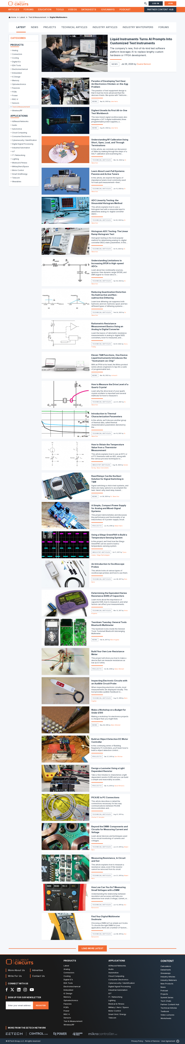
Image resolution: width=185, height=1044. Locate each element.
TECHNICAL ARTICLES (74, 27)
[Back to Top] (177, 1041)
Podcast (125, 9)
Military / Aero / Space (118, 1007)
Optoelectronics (71, 1000)
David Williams (119, 786)
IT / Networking (115, 997)
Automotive (113, 972)
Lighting (111, 1000)
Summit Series (167, 997)
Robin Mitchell (119, 669)
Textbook (165, 1011)
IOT (110, 993)
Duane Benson (144, 64)
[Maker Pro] (77, 1033)
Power (66, 1011)
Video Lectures (167, 1015)
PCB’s (66, 1007)
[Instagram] (25, 989)
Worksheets (166, 1018)
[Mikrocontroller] (102, 1033)
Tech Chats (166, 1001)
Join (170, 3)
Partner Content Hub (160, 9)
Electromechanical (72, 986)
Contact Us (38, 976)
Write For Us (15, 976)
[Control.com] (38, 1033)
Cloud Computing (116, 976)
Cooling (67, 976)
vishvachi (114, 375)
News (115, 64)
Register (41, 1005)
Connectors (69, 972)
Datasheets (88, 9)
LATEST (21, 27)
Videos (72, 9)
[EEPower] (60, 1033)
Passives (68, 1004)
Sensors (67, 1018)
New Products (167, 983)
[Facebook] (7, 989)
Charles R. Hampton (97, 817)
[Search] (145, 3)
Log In (155, 3)
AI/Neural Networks (117, 965)
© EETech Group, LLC (15, 1041)
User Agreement (168, 1041)
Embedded (68, 990)
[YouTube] (32, 990)
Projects (96, 526)
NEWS (34, 27)
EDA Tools (68, 983)
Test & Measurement (73, 1021)
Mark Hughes (114, 639)
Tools (60, 9)
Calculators (166, 966)
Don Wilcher (119, 756)
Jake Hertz (114, 101)
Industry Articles (101, 465)
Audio (111, 969)
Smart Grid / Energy (117, 1014)
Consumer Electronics (118, 979)
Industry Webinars (169, 980)
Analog (67, 969)
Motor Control (114, 1011)
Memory (67, 997)
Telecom (112, 1018)
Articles (13, 9)
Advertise (37, 970)
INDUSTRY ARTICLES (104, 27)
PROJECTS (49, 27)
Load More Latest (92, 948)
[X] (12, 989)
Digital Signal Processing (119, 986)
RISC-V (67, 1014)
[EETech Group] (14, 1034)
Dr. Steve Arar (114, 496)
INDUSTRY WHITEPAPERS (138, 27)
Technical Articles (101, 160)
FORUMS (163, 27)
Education (44, 9)
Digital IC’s (68, 979)
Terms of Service (152, 1041)
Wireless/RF (69, 1024)
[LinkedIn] (19, 989)
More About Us (16, 970)
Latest (66, 965)
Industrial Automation (117, 990)
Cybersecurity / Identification (121, 983)
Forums (29, 9)
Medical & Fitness (116, 1004)
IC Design (68, 993)
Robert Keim (119, 526)
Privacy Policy (137, 1041)
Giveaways (108, 9)
